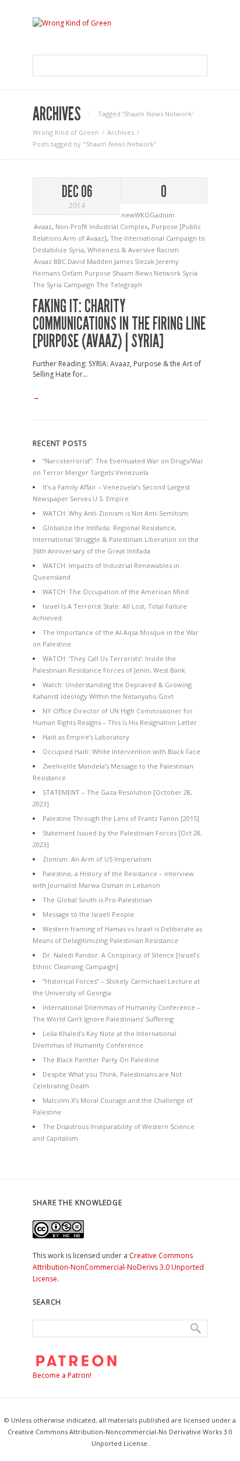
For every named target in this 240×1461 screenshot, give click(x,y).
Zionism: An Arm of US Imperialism (97, 859)
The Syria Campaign (64, 284)
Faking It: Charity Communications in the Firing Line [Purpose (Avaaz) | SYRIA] (119, 324)
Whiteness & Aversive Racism (133, 249)
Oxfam (73, 273)
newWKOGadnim (148, 214)
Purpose (98, 273)
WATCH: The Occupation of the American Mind (116, 591)
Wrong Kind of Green (66, 132)
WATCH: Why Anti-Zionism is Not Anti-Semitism (115, 513)
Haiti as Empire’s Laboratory (86, 737)
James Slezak (135, 261)
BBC (61, 261)
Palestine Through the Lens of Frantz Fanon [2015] (121, 818)
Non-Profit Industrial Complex (101, 226)
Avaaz (43, 226)
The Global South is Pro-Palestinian (97, 899)
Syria (189, 273)
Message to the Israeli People (88, 914)
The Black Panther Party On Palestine (101, 1059)
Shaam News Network (147, 273)
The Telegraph (119, 284)
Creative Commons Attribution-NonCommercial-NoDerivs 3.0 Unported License (118, 1267)
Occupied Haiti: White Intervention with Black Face (121, 751)
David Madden (91, 261)
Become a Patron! (62, 1375)
